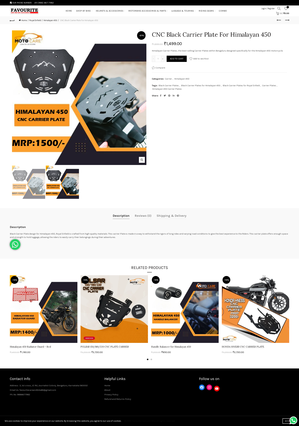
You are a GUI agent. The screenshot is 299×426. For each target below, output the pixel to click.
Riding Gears (206, 11)
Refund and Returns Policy (117, 399)
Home (24, 20)
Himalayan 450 (50, 20)
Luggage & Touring (182, 11)
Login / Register (268, 8)
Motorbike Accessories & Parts (147, 11)
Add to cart (176, 58)
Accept (288, 421)
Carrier (168, 78)
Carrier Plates (269, 85)
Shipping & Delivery (171, 216)
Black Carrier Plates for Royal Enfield (241, 85)
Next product (287, 20)
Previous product (279, 20)
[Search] (279, 8)
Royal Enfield (35, 20)
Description (121, 216)
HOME (69, 11)
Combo (223, 11)
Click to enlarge (142, 160)
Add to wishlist (201, 58)
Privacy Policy (111, 394)
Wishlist (287, 7)
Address (14, 385)
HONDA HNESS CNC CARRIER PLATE (243, 346)
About (107, 390)
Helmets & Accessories (109, 11)
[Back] (12, 20)
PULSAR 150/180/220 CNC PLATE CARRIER (105, 346)
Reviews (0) (143, 216)
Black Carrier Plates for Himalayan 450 (200, 85)
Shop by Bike (83, 11)
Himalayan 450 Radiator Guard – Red (30, 346)
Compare (160, 67)
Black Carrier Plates (169, 85)
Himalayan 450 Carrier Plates (167, 89)
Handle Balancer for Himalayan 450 (171, 346)
